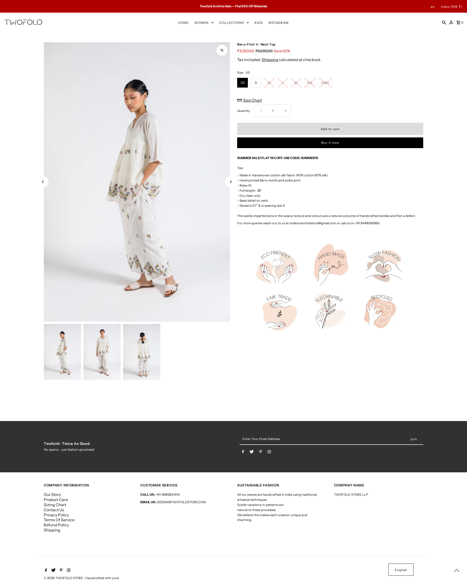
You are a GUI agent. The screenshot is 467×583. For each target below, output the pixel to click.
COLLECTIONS (231, 23)
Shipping (270, 59)
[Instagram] (269, 452)
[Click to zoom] (221, 50)
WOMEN (201, 23)
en (433, 7)
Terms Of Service (59, 519)
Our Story (52, 494)
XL (296, 83)
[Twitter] (252, 452)
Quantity (243, 111)
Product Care (56, 499)
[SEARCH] (444, 22)
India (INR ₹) (451, 7)
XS (243, 83)
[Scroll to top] (456, 570)
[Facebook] (243, 452)
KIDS (258, 23)
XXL (310, 83)
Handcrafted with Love (102, 578)
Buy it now (330, 143)
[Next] (230, 181)
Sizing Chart (55, 504)
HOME (183, 23)
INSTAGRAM (278, 23)
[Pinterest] (260, 452)
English (401, 570)
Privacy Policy (56, 514)
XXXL (325, 83)
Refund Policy (56, 524)
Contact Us (54, 509)
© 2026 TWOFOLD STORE (64, 578)
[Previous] (43, 181)
